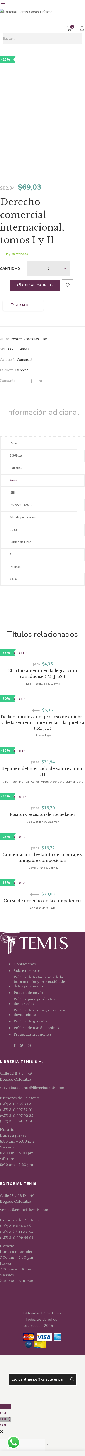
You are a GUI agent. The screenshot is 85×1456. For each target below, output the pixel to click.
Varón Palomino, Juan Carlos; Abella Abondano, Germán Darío (43, 782)
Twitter (21, 1045)
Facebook (15, 1045)
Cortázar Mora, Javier (43, 908)
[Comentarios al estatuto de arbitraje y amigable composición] (42, 837)
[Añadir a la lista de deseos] (67, 285)
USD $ (5, 1409)
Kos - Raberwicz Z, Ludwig (43, 684)
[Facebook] (31, 381)
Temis (13, 480)
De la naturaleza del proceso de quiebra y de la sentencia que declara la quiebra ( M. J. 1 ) (42, 722)
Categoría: (8, 359)
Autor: (5, 339)
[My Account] (82, 29)
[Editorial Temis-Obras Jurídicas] (26, 11)
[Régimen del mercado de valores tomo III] (42, 751)
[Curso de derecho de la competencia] (42, 883)
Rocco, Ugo (43, 735)
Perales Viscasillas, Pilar (29, 339)
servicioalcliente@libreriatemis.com (32, 1088)
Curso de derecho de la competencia (43, 900)
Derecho (22, 370)
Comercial (24, 359)
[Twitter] (40, 381)
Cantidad (10, 268)
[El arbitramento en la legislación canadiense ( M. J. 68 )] (42, 653)
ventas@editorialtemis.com (24, 1210)
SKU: (3, 349)
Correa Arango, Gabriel (43, 868)
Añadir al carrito (34, 285)
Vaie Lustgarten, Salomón (43, 822)
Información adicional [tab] (42, 412)
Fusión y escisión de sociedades (42, 814)
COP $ (5, 1422)
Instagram (29, 1045)
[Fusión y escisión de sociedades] (42, 797)
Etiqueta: (7, 370)
